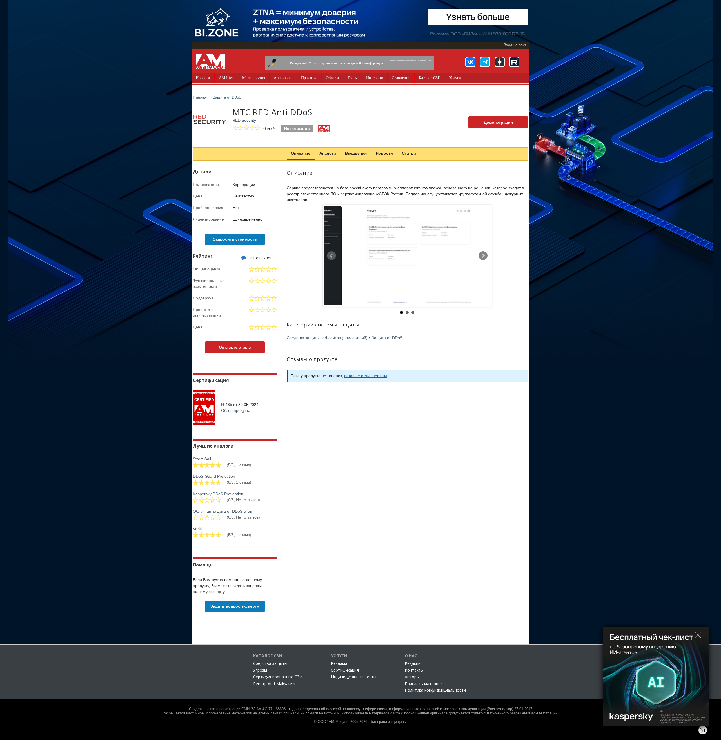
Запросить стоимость (235, 239)
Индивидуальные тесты (353, 676)
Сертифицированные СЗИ (277, 676)
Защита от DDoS (387, 337)
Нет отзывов (297, 128)
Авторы (412, 676)
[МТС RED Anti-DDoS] (407, 255)
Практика (309, 78)
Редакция (414, 663)
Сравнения (401, 78)
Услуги (455, 78)
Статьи (409, 153)
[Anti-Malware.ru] (210, 61)
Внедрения (356, 153)
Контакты (414, 670)
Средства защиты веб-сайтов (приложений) (327, 337)
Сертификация (345, 670)
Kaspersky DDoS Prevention (218, 494)
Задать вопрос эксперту (234, 606)
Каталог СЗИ (429, 78)
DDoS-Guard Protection (214, 476)
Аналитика (283, 78)
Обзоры (332, 78)
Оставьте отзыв (235, 347)
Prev (331, 255)
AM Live (226, 78)
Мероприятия (253, 78)
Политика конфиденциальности (435, 690)
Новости (203, 78)
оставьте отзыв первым (365, 376)
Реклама (339, 663)
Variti (197, 528)
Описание (300, 153)
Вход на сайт (515, 45)
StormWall (202, 459)
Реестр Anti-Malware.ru (275, 683)
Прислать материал (424, 683)
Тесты (352, 78)
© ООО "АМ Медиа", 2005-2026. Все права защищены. (361, 722)
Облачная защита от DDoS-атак (222, 511)
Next (483, 255)
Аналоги (327, 153)
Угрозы (260, 670)
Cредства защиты (270, 663)
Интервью (374, 78)
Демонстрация (498, 122)
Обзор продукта (235, 410)
